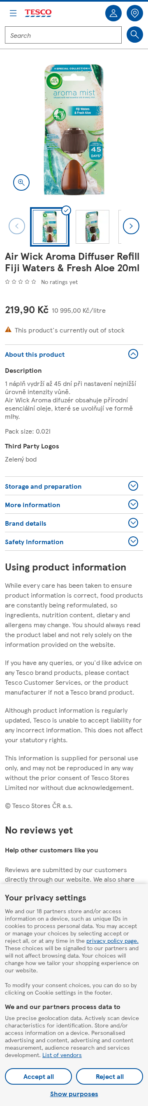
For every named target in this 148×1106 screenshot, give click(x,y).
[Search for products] (135, 34)
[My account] (113, 13)
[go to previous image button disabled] (17, 226)
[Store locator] (135, 13)
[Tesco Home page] (39, 13)
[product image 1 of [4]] (74, 130)
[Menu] (13, 13)
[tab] (49, 227)
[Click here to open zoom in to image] (21, 182)
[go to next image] (131, 226)
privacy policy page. (112, 940)
